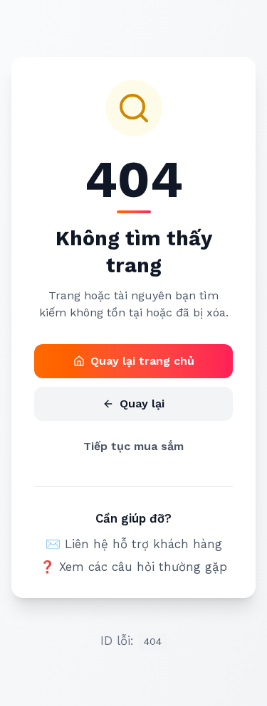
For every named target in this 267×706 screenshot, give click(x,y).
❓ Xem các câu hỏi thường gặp (133, 567)
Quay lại (142, 403)
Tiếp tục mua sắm (133, 446)
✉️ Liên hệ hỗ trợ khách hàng (134, 544)
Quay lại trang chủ (142, 361)
